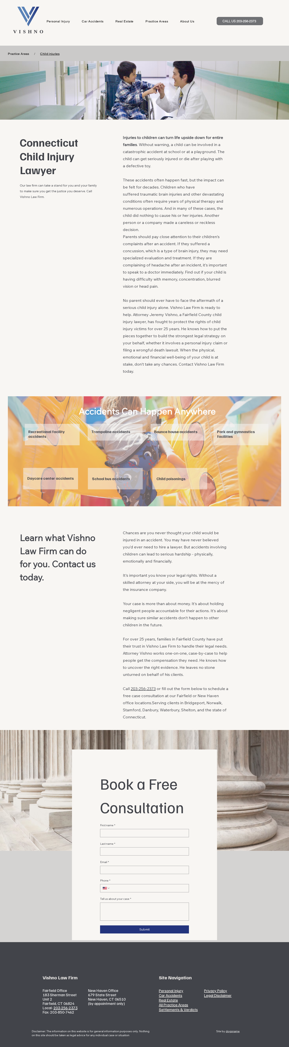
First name (107, 825)
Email (104, 862)
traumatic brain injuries (161, 194)
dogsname (233, 1031)
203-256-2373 (143, 688)
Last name (107, 844)
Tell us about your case (115, 899)
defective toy (138, 165)
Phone (105, 880)
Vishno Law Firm (185, 307)
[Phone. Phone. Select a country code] (106, 888)
